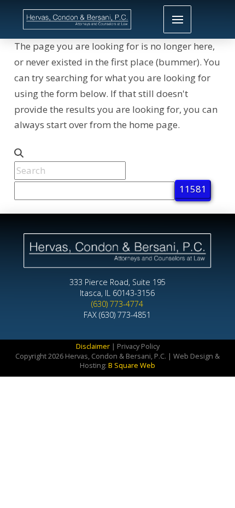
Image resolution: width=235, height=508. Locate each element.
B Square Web (131, 365)
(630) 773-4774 (117, 304)
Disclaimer (93, 346)
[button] (177, 19)
